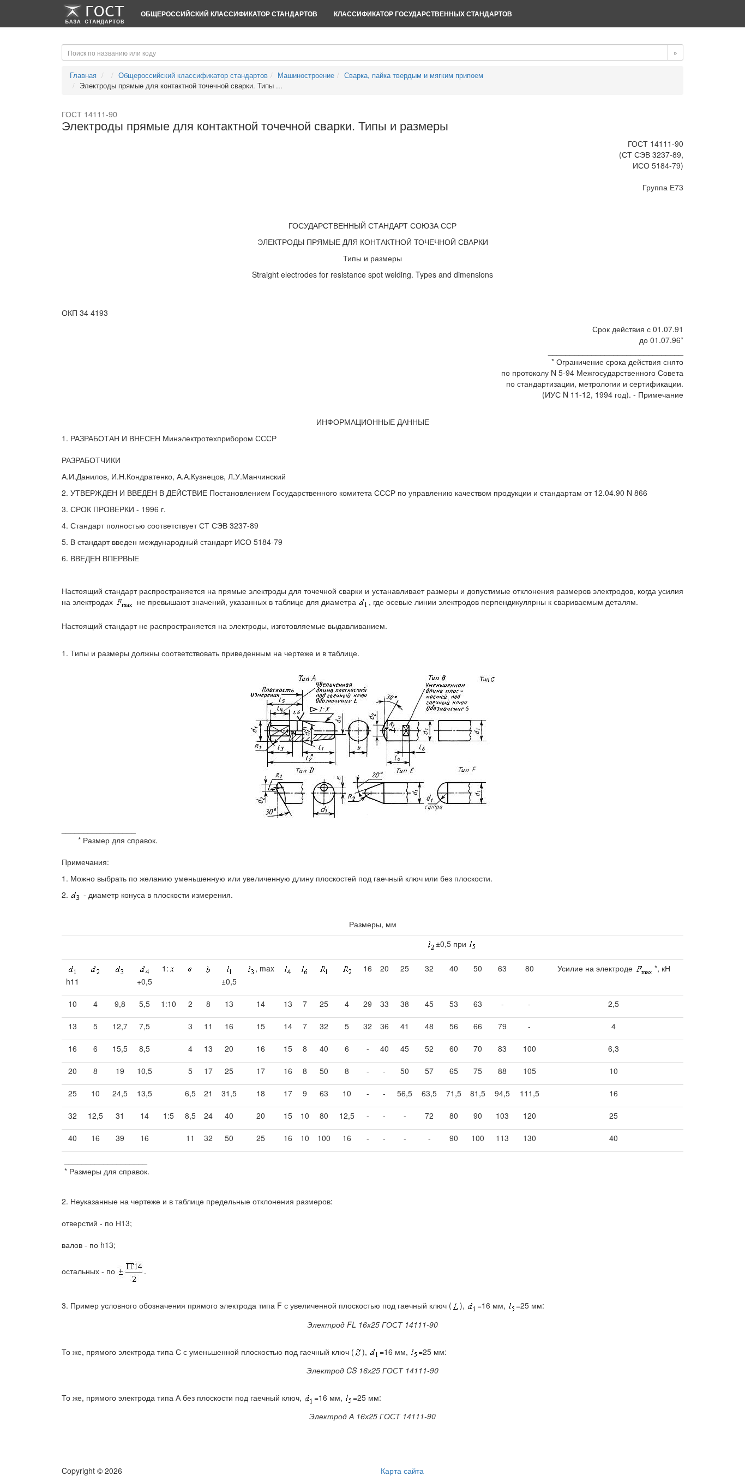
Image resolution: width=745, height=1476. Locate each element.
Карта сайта (402, 1470)
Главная (83, 75)
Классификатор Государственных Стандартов (423, 14)
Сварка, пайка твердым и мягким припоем (413, 75)
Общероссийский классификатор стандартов (229, 14)
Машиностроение (306, 75)
